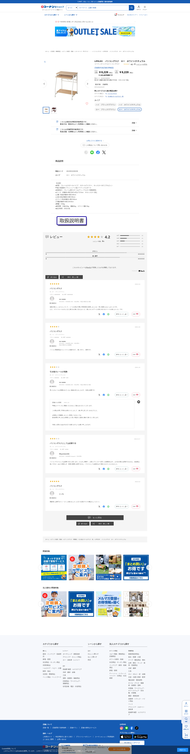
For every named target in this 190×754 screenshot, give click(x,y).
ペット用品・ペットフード (52, 677)
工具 (64, 675)
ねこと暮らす (92, 657)
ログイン (186, 706)
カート (186, 737)
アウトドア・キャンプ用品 (72, 657)
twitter (136, 728)
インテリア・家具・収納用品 (117, 666)
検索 (186, 721)
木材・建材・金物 (69, 672)
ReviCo (88, 267)
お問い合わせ (61, 739)
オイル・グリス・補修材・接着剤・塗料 (136, 684)
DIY (89, 651)
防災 (89, 660)
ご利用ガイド (47, 736)
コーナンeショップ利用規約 (104, 736)
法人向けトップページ (132, 743)
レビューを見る (141, 64)
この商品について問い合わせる (96, 145)
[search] (131, 7)
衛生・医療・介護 (134, 657)
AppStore (126, 737)
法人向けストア (131, 14)
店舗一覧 (46, 727)
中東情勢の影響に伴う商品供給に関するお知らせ (74, 22)
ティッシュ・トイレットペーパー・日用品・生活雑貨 (117, 676)
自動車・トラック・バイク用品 (136, 700)
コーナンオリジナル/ (107, 64)
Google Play (140, 737)
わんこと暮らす (93, 654)
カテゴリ (186, 713)
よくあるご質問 (48, 739)
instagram (121, 728)
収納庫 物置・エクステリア (72, 669)
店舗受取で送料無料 (59, 727)
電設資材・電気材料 (135, 680)
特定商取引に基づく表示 (64, 736)
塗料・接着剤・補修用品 (71, 678)
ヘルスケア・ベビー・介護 (52, 668)
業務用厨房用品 (133, 654)
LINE (126, 728)
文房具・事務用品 (49, 674)
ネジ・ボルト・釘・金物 (136, 674)
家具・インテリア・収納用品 (52, 655)
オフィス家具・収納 (116, 659)
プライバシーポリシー (83, 736)
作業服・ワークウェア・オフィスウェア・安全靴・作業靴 (136, 690)
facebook (131, 728)
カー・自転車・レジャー (71, 660)
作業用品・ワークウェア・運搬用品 (72, 682)
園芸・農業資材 (133, 696)
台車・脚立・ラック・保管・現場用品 (136, 664)
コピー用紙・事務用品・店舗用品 (117, 655)
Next (149, 567)
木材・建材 (132, 668)
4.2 (107, 236)
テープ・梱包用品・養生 (136, 660)
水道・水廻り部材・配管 (136, 677)
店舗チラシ (74, 727)
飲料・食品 (46, 671)
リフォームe (142, 14)
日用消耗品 (46, 665)
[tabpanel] (53, 567)
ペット (130, 704)
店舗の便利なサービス (88, 727)
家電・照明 (46, 659)
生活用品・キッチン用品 (51, 662)
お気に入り (186, 729)
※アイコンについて (99, 86)
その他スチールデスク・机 (115, 96)
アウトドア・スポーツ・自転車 (136, 708)
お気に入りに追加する (87, 104)
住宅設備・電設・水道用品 (72, 686)
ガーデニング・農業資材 (71, 654)
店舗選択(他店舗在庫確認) (104, 68)
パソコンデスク (112, 93)
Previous (43, 83)
